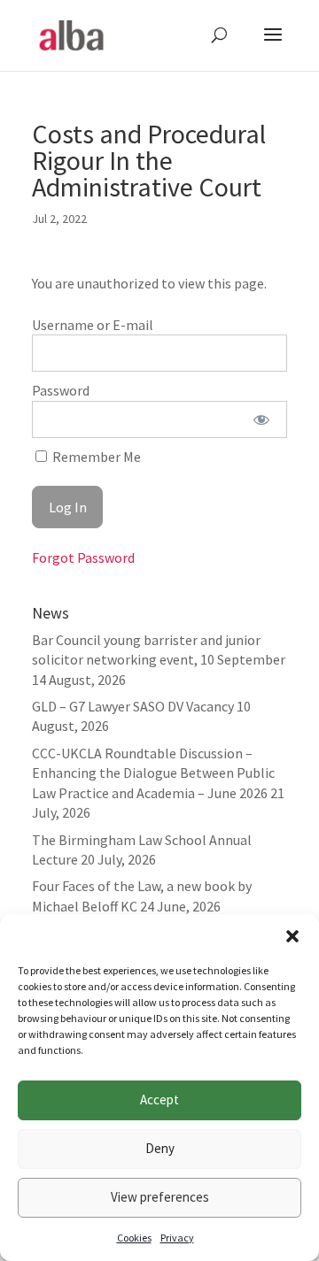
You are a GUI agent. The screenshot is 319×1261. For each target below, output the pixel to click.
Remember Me (95, 456)
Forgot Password (83, 557)
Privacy (177, 1237)
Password (60, 390)
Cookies (134, 1237)
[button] (292, 936)
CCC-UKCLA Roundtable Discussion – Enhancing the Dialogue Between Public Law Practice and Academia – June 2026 (153, 773)
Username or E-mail (92, 325)
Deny (160, 1148)
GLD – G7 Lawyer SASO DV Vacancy (133, 706)
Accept (159, 1099)
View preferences (160, 1196)
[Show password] (262, 419)
